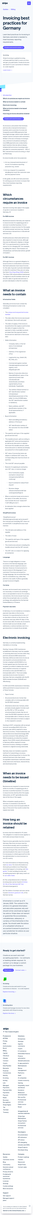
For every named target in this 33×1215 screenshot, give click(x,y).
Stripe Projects (22, 1147)
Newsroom (21, 1162)
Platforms (21, 1073)
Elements (6, 1068)
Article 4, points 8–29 (15, 893)
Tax (4, 1107)
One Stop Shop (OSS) (16, 272)
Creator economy (23, 1080)
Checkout (6, 1056)
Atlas (4, 1043)
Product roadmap (23, 1157)
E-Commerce (22, 1051)
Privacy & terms (8, 1172)
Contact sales (20, 970)
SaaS (19, 1075)
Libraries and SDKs (24, 1145)
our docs (9, 865)
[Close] (29, 1206)
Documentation (23, 1135)
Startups (21, 1041)
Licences (6, 1181)
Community (6, 1164)
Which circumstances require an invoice (16, 98)
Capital (5, 1053)
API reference (22, 1137)
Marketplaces (22, 1066)
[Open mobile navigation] (29, 3)
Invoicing (6, 1078)
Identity (5, 1075)
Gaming (20, 1083)
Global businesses (24, 1061)
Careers (20, 1159)
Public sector (22, 1104)
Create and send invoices (13, 47)
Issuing (5, 1080)
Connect (5, 1061)
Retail (20, 1107)
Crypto (5, 1063)
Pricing (5, 1041)
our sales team (10, 875)
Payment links (7, 1090)
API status (21, 1140)
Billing (13, 9)
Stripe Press (22, 1164)
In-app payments (23, 1063)
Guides (5, 9)
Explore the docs (8, 1013)
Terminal (5, 1110)
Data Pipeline (7, 1066)
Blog (4, 1162)
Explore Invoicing (8, 992)
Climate (5, 1058)
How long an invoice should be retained (16, 113)
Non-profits (21, 1097)
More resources (8, 1188)
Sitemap (5, 1183)
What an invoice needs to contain (14, 102)
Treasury (6, 1112)
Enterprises (21, 1039)
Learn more (7, 70)
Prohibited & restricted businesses (7, 1176)
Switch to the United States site (13, 1210)
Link (4, 1083)
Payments (6, 1092)
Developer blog (23, 1150)
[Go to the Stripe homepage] (5, 1029)
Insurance (21, 1090)
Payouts (5, 1095)
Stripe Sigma (7, 1105)
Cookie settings (8, 1186)
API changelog (22, 1142)
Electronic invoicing (9, 105)
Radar (5, 1097)
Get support (7, 1196)
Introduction (7, 95)
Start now (7, 970)
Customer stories (8, 1159)
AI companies (22, 1078)
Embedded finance (24, 1053)
